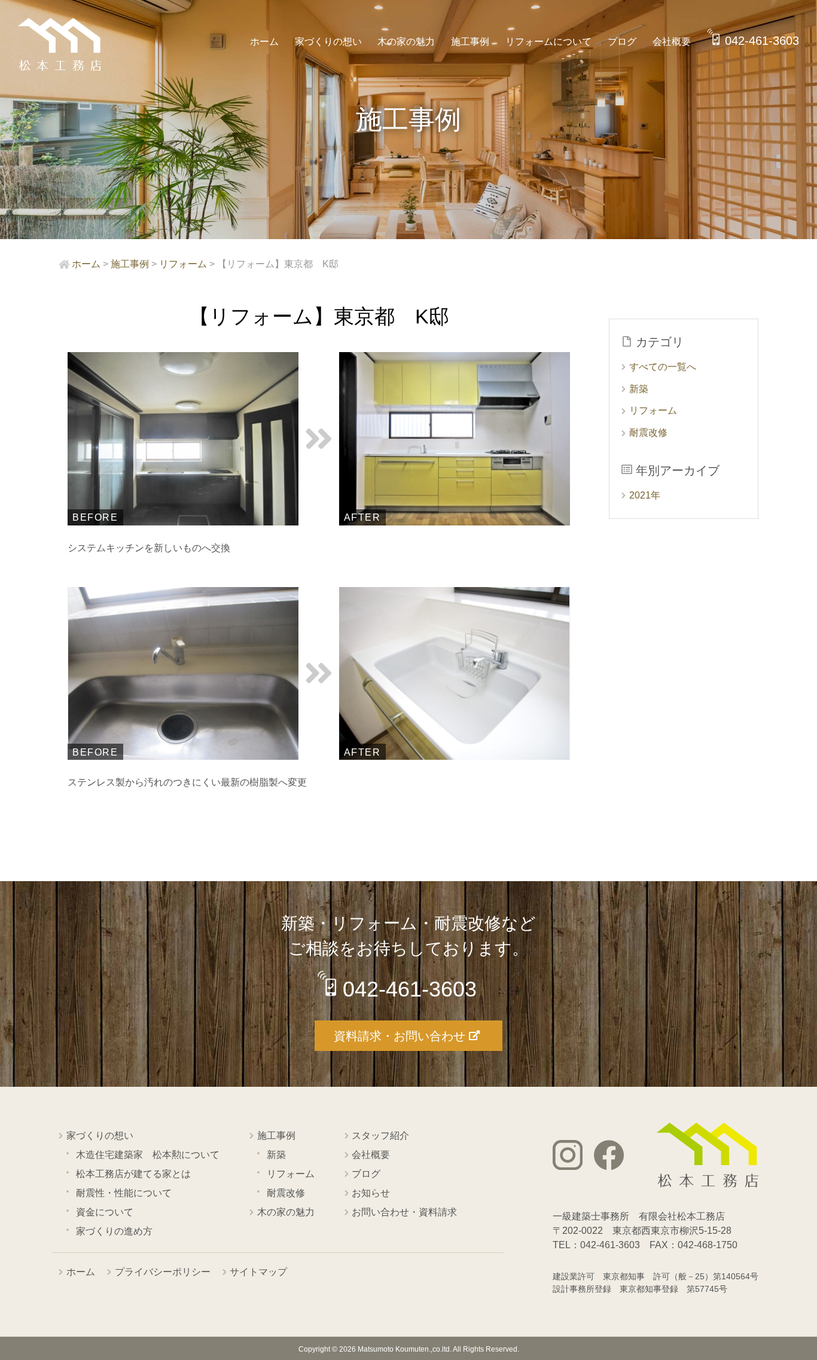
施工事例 (470, 41)
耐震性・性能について (124, 1193)
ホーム (264, 41)
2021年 (644, 495)
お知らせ (371, 1193)
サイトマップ (258, 1272)
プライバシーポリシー (163, 1272)
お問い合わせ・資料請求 (404, 1212)
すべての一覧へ (662, 367)
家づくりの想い (328, 41)
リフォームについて (548, 41)
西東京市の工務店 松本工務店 (60, 44)
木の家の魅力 (406, 41)
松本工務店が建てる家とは (133, 1174)
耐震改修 (648, 432)
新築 (638, 389)
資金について (104, 1212)
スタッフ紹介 (380, 1135)
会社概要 (672, 41)
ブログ (622, 41)
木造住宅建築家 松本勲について (148, 1155)
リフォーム (653, 410)
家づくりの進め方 (114, 1231)
